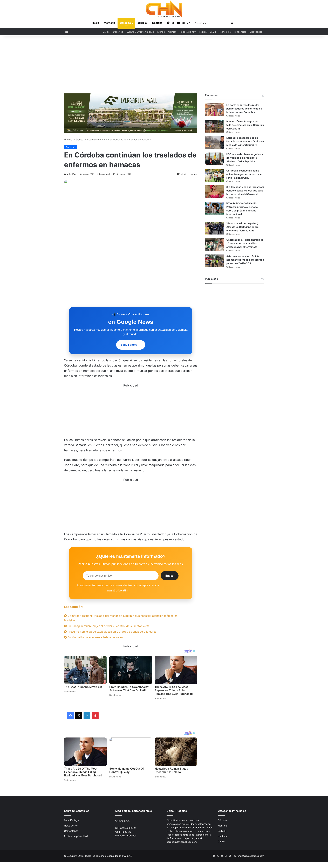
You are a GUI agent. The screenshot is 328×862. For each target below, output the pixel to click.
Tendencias (240, 31)
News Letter (71, 825)
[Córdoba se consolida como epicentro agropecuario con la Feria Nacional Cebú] (214, 175)
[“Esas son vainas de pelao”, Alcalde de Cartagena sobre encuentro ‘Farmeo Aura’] (214, 228)
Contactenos (71, 831)
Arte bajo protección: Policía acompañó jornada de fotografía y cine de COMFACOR (245, 260)
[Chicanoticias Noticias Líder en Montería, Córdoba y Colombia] (164, 8)
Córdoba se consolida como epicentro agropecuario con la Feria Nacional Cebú (244, 174)
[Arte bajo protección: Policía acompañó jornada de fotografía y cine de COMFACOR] (214, 260)
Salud (213, 31)
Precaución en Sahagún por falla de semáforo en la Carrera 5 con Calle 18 (245, 125)
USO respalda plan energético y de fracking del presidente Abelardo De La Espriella (244, 158)
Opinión (172, 31)
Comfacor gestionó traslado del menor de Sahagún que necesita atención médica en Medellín (120, 618)
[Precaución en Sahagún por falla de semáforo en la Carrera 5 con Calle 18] (214, 126)
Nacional (157, 22)
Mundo (161, 31)
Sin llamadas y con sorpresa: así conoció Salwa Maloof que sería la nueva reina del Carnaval (245, 190)
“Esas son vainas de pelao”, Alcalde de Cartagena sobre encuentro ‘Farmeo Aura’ (242, 227)
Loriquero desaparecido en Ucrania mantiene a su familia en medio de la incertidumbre (245, 141)
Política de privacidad (76, 836)
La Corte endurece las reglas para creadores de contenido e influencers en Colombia (244, 109)
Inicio (95, 22)
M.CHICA (71, 174)
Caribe (106, 31)
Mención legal (71, 820)
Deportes (118, 31)
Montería (109, 22)
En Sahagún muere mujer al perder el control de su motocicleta (108, 626)
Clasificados (256, 31)
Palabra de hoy (188, 31)
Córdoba (125, 22)
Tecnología (225, 31)
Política (203, 31)
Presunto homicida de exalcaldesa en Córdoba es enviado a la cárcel (112, 631)
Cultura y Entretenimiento (140, 31)
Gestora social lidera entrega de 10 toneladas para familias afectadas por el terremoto (244, 243)
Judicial (142, 22)
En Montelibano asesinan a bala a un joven (95, 637)
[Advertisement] (164, 64)
